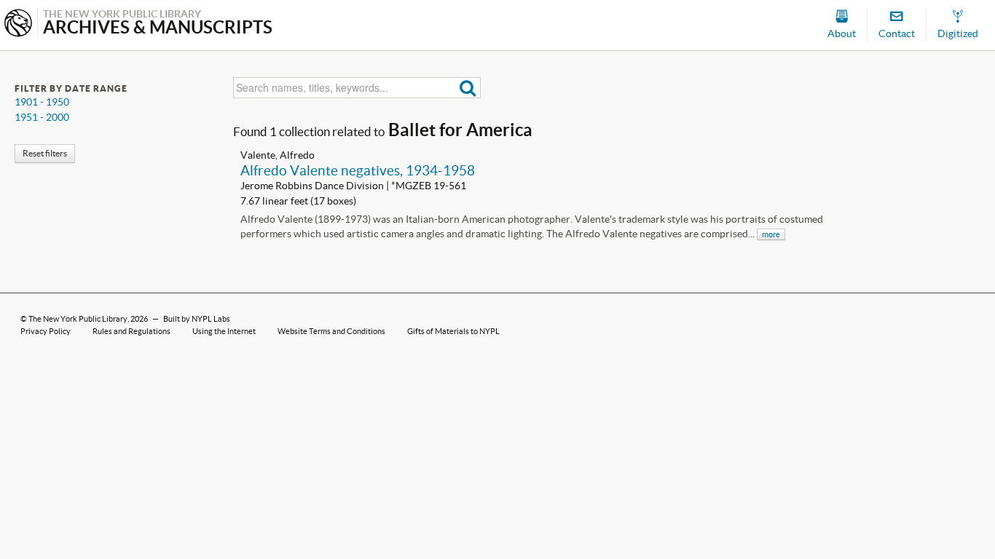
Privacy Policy (45, 331)
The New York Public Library (77, 318)
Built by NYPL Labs (196, 318)
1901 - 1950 (42, 102)
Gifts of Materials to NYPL (453, 331)
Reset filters (45, 153)
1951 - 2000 (42, 117)
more (771, 234)
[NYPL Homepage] (18, 24)
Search (468, 87)
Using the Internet (224, 331)
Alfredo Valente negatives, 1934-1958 (357, 170)
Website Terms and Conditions (331, 331)
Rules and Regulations (131, 331)
